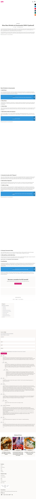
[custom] (13, 299)
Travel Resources (3, 481)
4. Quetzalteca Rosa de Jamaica (6, 310)
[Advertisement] (7, 323)
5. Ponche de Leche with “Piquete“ (6, 311)
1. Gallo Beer (4, 306)
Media (2, 470)
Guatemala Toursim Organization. (13, 259)
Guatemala (18, 23)
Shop (1, 479)
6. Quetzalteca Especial (5, 312)
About (2, 465)
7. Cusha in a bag (4, 313)
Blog (1, 478)
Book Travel (2, 482)
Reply (3, 360)
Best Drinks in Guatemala (5, 305)
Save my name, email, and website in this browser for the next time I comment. (14, 351)
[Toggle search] (32, 1)
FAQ (1, 468)
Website (2, 348)
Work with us (3, 467)
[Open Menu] (34, 1)
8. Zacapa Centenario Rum (5, 314)
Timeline (2, 471)
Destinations (3, 475)
